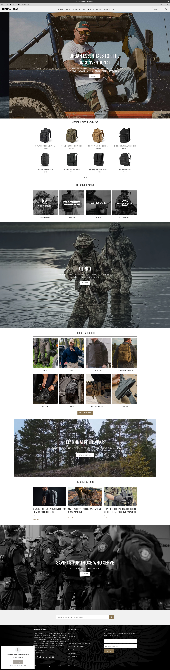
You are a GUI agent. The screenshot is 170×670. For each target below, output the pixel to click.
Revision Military (45, 204)
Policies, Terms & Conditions (76, 646)
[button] (69, 9)
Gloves (71, 390)
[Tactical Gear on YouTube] (18, 4)
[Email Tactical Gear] (2, 4)
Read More (36, 519)
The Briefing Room (85, 481)
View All (85, 177)
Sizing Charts (72, 653)
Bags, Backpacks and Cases (124, 355)
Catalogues (71, 660)
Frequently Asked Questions (76, 650)
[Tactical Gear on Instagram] (7, 4)
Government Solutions (74, 640)
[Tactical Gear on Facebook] (5, 4)
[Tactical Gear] (10, 9)
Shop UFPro (85, 283)
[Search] (166, 9)
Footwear (45, 390)
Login (161, 4)
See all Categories (85, 413)
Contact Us (71, 636)
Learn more (85, 574)
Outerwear (98, 355)
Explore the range (89, 73)
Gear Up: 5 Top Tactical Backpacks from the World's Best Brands (49, 510)
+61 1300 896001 (25, 4)
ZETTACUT (98, 204)
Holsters (124, 390)
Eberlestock (71, 204)
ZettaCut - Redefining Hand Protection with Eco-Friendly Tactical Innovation (120, 510)
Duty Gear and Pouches (98, 390)
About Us (70, 633)
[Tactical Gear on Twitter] (16, 4)
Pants (45, 355)
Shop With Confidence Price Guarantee (79, 643)
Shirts (71, 355)
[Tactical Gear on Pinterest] (13, 4)
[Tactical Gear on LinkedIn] (10, 4)
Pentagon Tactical (124, 204)
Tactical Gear (41, 666)
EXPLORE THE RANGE (85, 455)
